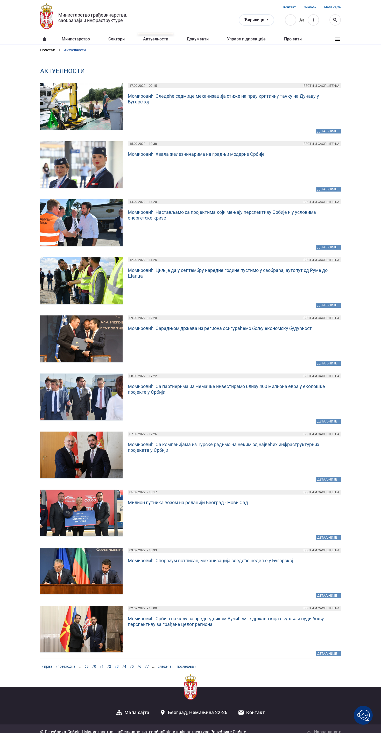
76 (139, 666)
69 (86, 666)
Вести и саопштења (321, 86)
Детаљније (329, 131)
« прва (46, 666)
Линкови (310, 7)
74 (124, 666)
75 (132, 666)
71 (102, 666)
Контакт (289, 7)
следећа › (165, 666)
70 (94, 666)
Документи (198, 39)
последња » (186, 666)
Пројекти (293, 39)
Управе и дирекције (246, 39)
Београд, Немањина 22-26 (197, 712)
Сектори (116, 39)
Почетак (47, 50)
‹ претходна (65, 666)
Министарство (76, 39)
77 (147, 666)
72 (109, 666)
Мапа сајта (332, 7)
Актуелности (155, 39)
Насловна (44, 39)
